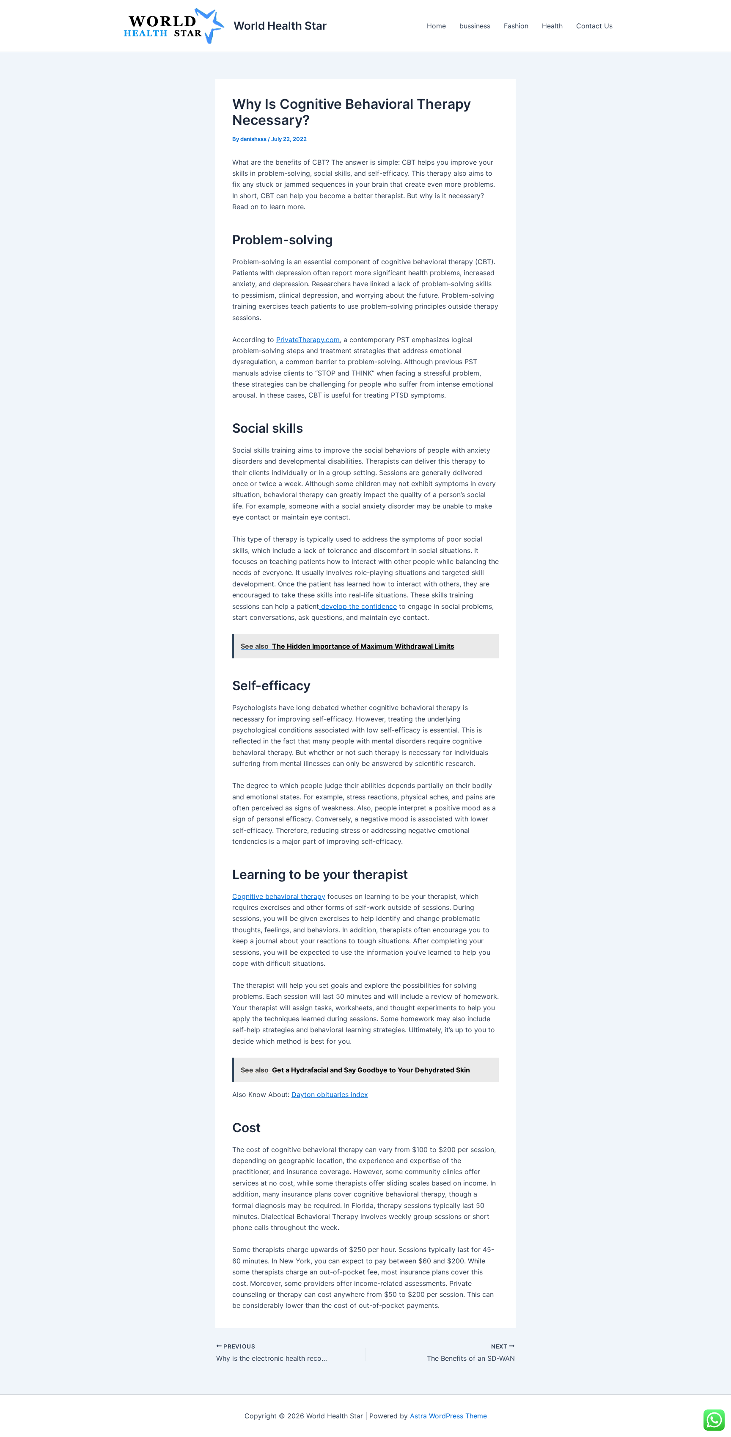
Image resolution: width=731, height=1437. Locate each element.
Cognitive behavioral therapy (278, 896)
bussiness (474, 26)
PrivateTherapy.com (308, 339)
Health (552, 26)
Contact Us (594, 26)
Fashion (516, 26)
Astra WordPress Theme (448, 1416)
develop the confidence (358, 606)
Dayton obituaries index (329, 1094)
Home (436, 26)
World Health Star (280, 25)
